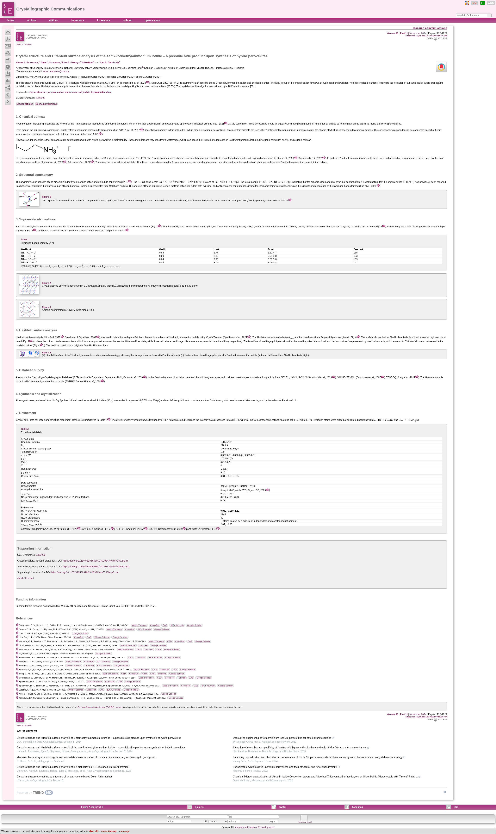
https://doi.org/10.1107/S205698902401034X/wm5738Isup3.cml (84, 572)
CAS (165, 625)
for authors (78, 20)
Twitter (282, 807)
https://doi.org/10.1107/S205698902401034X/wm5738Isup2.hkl (96, 566)
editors (53, 20)
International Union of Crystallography (255, 827)
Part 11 (404, 33)
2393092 (40, 98)
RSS (456, 807)
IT (482, 2)
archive (32, 20)
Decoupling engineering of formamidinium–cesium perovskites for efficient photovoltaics (282, 737)
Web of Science (139, 625)
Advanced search (305, 822)
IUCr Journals (177, 625)
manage (125, 831)
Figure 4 (46, 352)
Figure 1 (46, 197)
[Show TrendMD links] (444, 792)
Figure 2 (46, 283)
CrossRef (154, 625)
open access (152, 20)
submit (127, 20)
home (11, 20)
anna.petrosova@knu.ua (56, 71)
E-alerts (199, 807)
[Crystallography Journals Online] (467, 3)
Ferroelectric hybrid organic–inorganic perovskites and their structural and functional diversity (285, 766)
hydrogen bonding (101, 92)
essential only (109, 831)
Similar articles (24, 104)
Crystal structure (30, 56)
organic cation (56, 92)
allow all (93, 831)
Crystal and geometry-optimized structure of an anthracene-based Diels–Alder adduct (64, 776)
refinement (65, 420)
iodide (86, 92)
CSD (169, 641)
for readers (104, 20)
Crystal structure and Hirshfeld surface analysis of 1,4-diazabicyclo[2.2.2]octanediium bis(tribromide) (73, 766)
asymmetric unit (29, 182)
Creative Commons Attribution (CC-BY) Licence (100, 707)
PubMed (162, 674)
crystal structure (37, 92)
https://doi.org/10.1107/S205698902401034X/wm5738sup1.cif (95, 560)
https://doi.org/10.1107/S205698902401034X (426, 36)
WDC (491, 2)
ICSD (144, 674)
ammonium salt (73, 92)
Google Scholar (194, 625)
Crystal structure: (26, 560)
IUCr (474, 2)
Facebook (357, 807)
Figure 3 (46, 307)
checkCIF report (25, 578)
